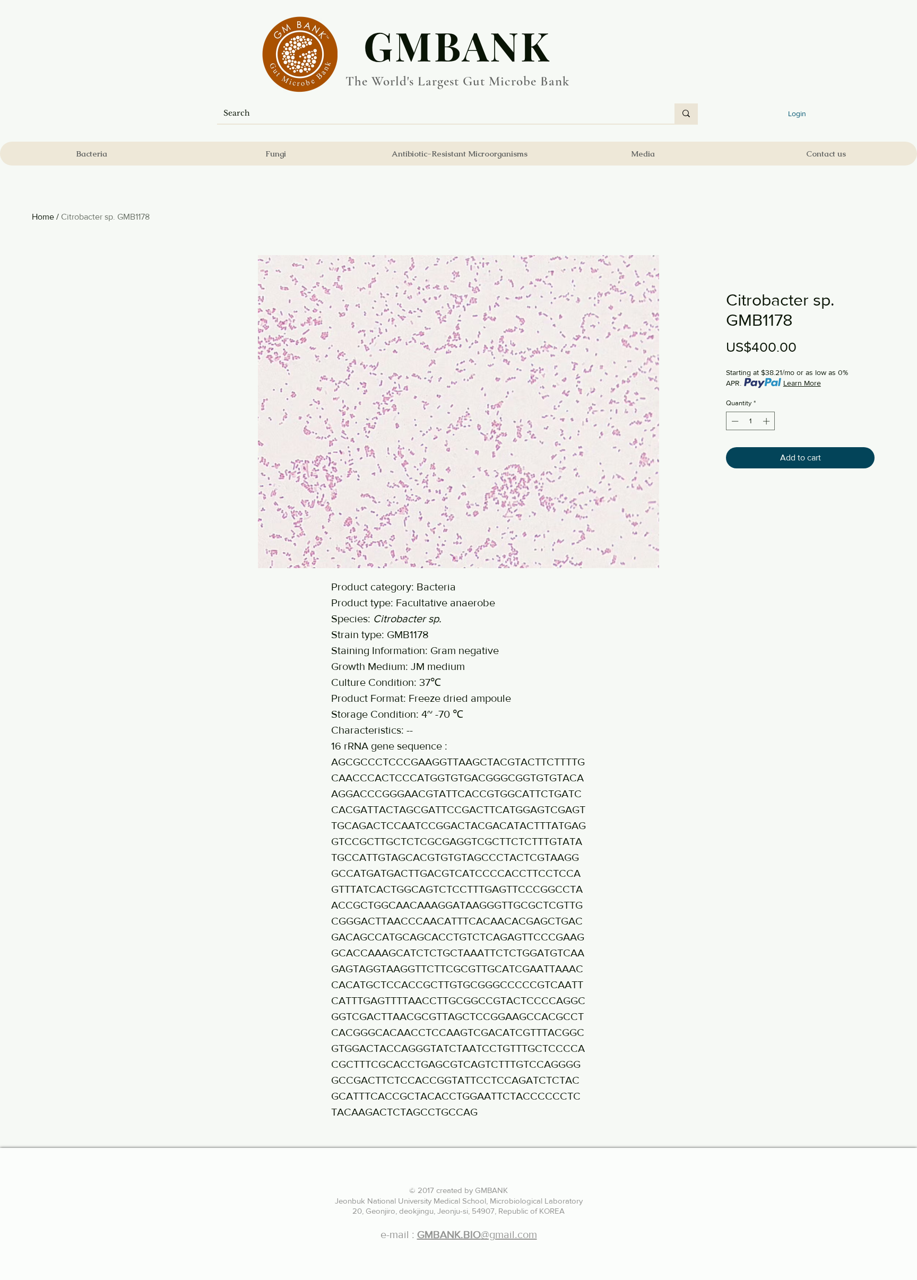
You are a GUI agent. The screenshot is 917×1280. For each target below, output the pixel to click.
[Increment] (767, 421)
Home (43, 216)
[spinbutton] (750, 421)
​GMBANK (457, 45)
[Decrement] (734, 421)
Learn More (802, 383)
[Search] (686, 113)
